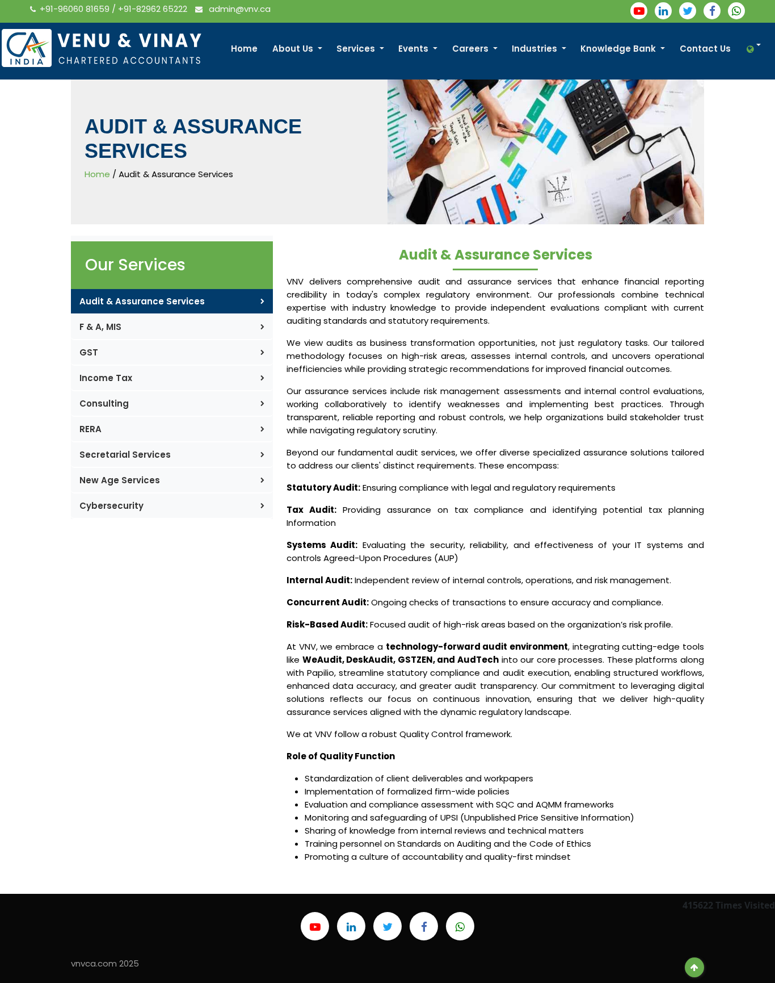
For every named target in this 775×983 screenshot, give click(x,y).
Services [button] (356, 49)
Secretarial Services (125, 455)
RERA (90, 429)
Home (244, 49)
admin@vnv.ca (239, 9)
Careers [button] (471, 49)
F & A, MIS (100, 327)
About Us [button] (293, 49)
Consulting (104, 403)
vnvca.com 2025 (105, 963)
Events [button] (414, 49)
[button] (751, 49)
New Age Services (119, 480)
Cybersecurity (111, 506)
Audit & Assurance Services (142, 301)
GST (88, 352)
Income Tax (105, 378)
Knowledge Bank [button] (619, 49)
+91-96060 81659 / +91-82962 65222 (114, 9)
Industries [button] (535, 49)
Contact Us (705, 49)
